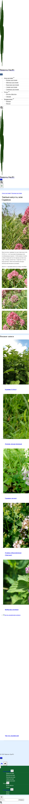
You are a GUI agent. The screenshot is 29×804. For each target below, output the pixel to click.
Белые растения (10, 773)
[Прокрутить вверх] (1, 764)
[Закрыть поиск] (1, 797)
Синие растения (10, 778)
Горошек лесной (10, 498)
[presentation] (16, 362)
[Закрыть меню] (0, 767)
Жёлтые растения (10, 775)
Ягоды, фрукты (11, 94)
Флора (7, 791)
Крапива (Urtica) (10, 389)
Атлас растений (6, 193)
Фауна (8, 103)
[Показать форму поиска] (1, 107)
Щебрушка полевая (11, 609)
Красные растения (17, 193)
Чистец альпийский (12, 736)
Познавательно (6, 789)
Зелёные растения (12, 89)
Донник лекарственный (13, 444)
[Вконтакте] (1, 74)
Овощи (8, 96)
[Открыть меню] (1, 186)
